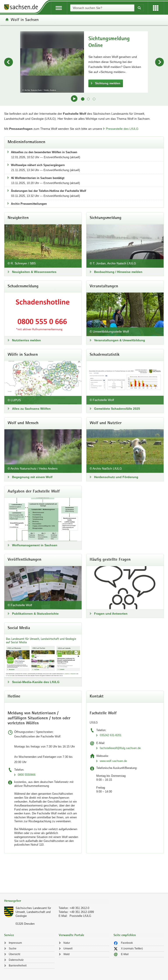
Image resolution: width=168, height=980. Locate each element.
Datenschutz (16, 959)
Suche (12, 948)
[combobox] (102, 8)
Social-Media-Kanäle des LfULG (36, 682)
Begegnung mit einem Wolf (32, 477)
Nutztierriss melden (26, 340)
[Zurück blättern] (8, 62)
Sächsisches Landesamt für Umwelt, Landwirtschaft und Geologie (33, 912)
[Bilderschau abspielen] (74, 98)
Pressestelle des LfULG (122, 128)
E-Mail (125, 954)
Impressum (15, 942)
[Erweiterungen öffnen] (155, 8)
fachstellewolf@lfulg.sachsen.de (120, 748)
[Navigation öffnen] (59, 8)
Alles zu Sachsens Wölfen (31, 408)
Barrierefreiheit (17, 965)
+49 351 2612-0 (79, 908)
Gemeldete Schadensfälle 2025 (117, 408)
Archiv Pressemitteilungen (29, 203)
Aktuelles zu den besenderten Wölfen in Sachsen (44, 152)
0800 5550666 (26, 774)
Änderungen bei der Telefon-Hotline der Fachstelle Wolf (48, 191)
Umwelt (67, 948)
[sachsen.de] (22, 7)
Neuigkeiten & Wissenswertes (34, 272)
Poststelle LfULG (80, 916)
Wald (66, 954)
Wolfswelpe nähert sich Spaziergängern (38, 165)
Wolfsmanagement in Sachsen (34, 545)
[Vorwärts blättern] (159, 62)
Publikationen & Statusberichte (35, 613)
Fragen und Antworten (111, 613)
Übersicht (14, 954)
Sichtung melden (107, 83)
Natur (66, 942)
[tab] (56, 901)
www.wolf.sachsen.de (113, 761)
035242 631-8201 (110, 735)
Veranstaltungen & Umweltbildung (119, 340)
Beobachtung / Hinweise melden (118, 272)
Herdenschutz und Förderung (116, 477)
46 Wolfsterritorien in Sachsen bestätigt (37, 178)
